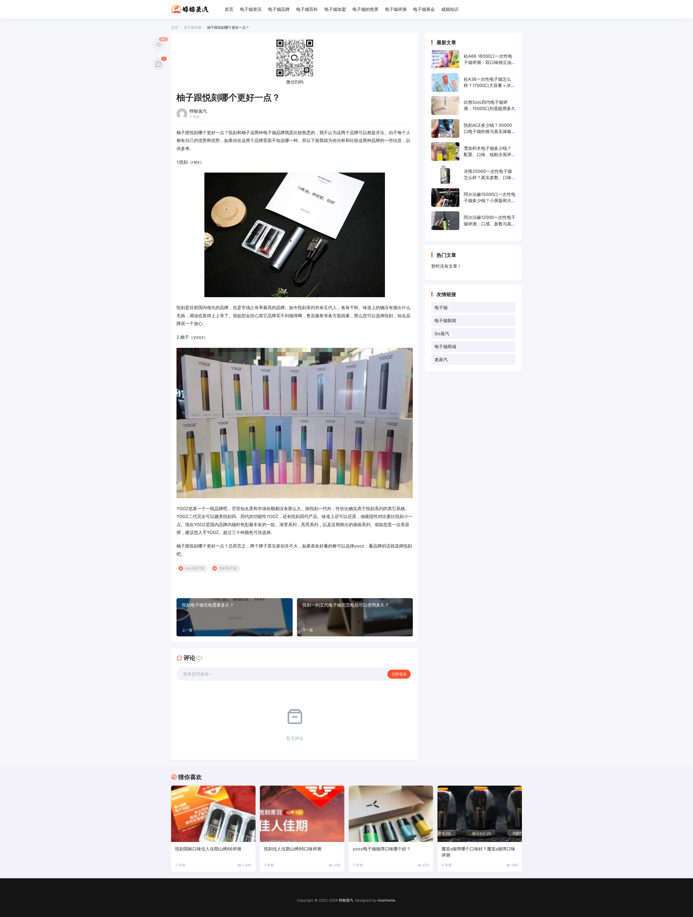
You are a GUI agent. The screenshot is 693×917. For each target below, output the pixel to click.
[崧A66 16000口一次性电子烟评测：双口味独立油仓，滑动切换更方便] (473, 59)
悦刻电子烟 (228, 568)
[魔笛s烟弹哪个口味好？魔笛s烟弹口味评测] (479, 814)
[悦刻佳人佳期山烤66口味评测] (302, 814)
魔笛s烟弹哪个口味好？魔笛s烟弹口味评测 (478, 852)
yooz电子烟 (194, 568)
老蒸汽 (440, 359)
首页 (229, 9)
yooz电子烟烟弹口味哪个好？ (382, 848)
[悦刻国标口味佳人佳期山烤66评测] (213, 814)
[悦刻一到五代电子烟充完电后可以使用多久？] (355, 617)
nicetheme (386, 900)
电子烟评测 (396, 9)
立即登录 (399, 674)
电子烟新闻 (445, 320)
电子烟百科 (307, 9)
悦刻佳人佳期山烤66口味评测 (292, 848)
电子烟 (440, 307)
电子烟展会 (424, 9)
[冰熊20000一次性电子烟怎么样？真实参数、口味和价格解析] (473, 174)
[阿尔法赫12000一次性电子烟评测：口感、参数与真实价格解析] (473, 220)
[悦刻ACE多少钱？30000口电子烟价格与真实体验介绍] (473, 128)
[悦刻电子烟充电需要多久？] (234, 617)
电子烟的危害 (365, 9)
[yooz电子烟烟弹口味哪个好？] (391, 814)
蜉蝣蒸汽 (346, 900)
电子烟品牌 (279, 9)
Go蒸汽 (441, 333)
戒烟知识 (450, 9)
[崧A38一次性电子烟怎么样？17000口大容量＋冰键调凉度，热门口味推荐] (473, 82)
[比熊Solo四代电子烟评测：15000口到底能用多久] (473, 105)
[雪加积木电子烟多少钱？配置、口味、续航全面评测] (473, 151)
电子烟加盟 (335, 9)
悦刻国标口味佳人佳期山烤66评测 (208, 848)
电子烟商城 (445, 346)
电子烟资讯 (250, 9)
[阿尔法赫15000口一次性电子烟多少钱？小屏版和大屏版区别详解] (473, 197)
